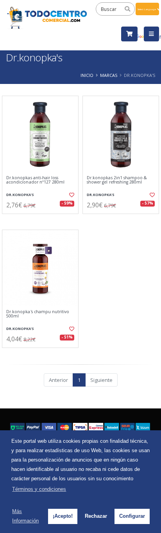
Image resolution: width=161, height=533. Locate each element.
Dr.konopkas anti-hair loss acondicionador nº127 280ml (35, 180)
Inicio (86, 75)
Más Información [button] (25, 516)
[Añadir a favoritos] (71, 195)
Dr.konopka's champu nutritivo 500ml (38, 314)
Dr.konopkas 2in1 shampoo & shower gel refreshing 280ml (117, 180)
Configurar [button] (132, 516)
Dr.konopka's (20, 194)
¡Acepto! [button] (63, 516)
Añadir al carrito (43, 220)
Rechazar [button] (96, 516)
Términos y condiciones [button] (39, 489)
